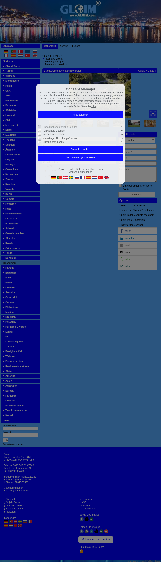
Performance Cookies (54, 134)
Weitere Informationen (80, 172)
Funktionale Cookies (54, 130)
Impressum (97, 169)
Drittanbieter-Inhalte (53, 142)
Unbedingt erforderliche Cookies (60, 127)
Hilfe (93, 106)
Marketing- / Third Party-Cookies (60, 138)
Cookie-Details (66, 169)
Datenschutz (82, 169)
